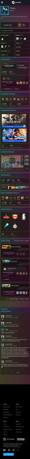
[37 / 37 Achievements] (14, 125)
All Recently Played (13, 298)
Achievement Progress (7, 81)
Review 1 (17, 88)
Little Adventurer (12, 268)
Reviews (27, 298)
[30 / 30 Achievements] (14, 139)
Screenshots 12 (8, 88)
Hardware (18, 412)
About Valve (19, 406)
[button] (8, 25)
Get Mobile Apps (8, 454)
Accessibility (6, 426)
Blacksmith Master (16, 246)
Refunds (5, 434)
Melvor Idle (14, 261)
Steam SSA (5, 409)
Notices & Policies (7, 429)
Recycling (18, 414)
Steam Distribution (7, 414)
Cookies (5, 432)
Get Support (19, 429)
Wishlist (22, 298)
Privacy (5, 424)
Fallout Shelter (15, 285)
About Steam (6, 406)
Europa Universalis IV (22, 67)
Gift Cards (5, 417)
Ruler (8, 78)
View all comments (6, 311)
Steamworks (6, 412)
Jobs (17, 409)
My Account (19, 432)
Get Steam (18, 424)
